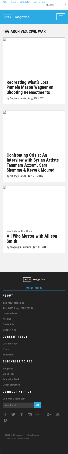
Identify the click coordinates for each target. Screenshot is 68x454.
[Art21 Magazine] (16, 14)
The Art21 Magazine (13, 302)
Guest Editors (10, 313)
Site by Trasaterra (33, 435)
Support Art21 (10, 329)
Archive (7, 318)
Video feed (9, 373)
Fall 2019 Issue (34, 288)
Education (8, 354)
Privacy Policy (10, 439)
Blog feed (8, 368)
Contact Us (8, 324)
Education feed (11, 379)
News (6, 349)
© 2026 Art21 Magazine (14, 435)
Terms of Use (23, 439)
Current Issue (10, 343)
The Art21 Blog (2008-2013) (18, 308)
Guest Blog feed (11, 384)
